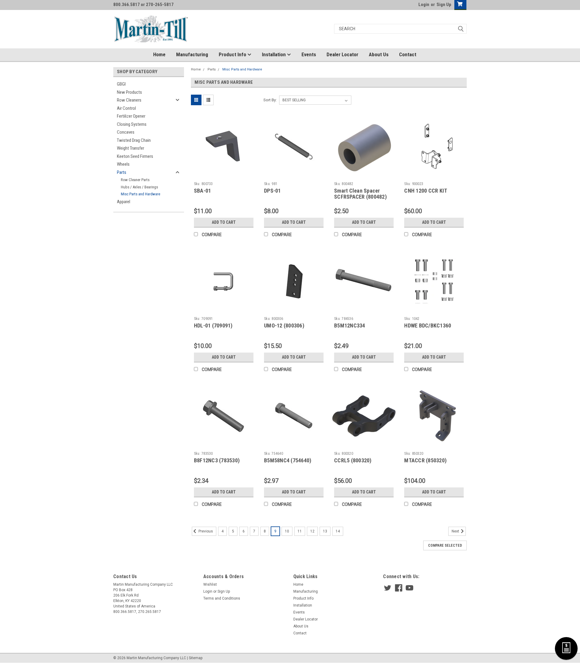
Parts (121, 172)
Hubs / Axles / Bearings (139, 187)
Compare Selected (445, 545)
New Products (129, 92)
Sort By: (270, 100)
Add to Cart (224, 222)
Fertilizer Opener (131, 116)
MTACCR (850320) (425, 460)
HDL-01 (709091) (213, 325)
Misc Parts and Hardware (140, 194)
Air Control (126, 108)
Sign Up (444, 4)
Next (456, 531)
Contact (407, 54)
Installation (274, 54)
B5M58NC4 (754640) (287, 460)
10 (287, 531)
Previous (205, 531)
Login (423, 4)
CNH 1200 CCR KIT (425, 190)
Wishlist (210, 584)
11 (300, 531)
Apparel (123, 201)
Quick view (224, 174)
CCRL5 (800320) (353, 460)
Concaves (125, 132)
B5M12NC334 (349, 325)
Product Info (233, 54)
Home (159, 54)
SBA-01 (202, 190)
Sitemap (195, 658)
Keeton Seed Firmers (135, 156)
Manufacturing (192, 54)
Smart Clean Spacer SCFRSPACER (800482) (360, 193)
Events (308, 54)
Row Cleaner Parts (135, 179)
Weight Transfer (130, 148)
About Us (378, 54)
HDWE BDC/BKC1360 (427, 325)
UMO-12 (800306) (284, 325)
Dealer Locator (342, 54)
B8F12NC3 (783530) (217, 460)
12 (312, 531)
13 (325, 531)
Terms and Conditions (221, 598)
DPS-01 (272, 190)
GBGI (121, 84)
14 (338, 531)
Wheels (123, 164)
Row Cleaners (129, 100)
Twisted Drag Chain (134, 140)
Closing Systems (132, 124)
